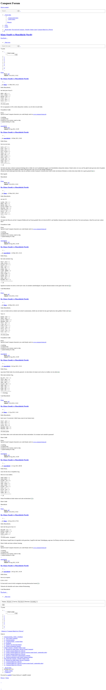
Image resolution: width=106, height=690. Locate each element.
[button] (4, 51)
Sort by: (15, 601)
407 (9, 74)
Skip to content (5, 7)
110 (9, 127)
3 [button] (4, 60)
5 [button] (4, 63)
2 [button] (4, 59)
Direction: (27, 601)
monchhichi (4, 126)
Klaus (2, 72)
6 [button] (4, 65)
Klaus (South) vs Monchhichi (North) (16, 35)
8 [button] (4, 68)
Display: (4, 601)
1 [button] (4, 57)
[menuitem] (12, 18)
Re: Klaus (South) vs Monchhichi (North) (15, 79)
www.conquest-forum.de (39, 114)
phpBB (9, 675)
